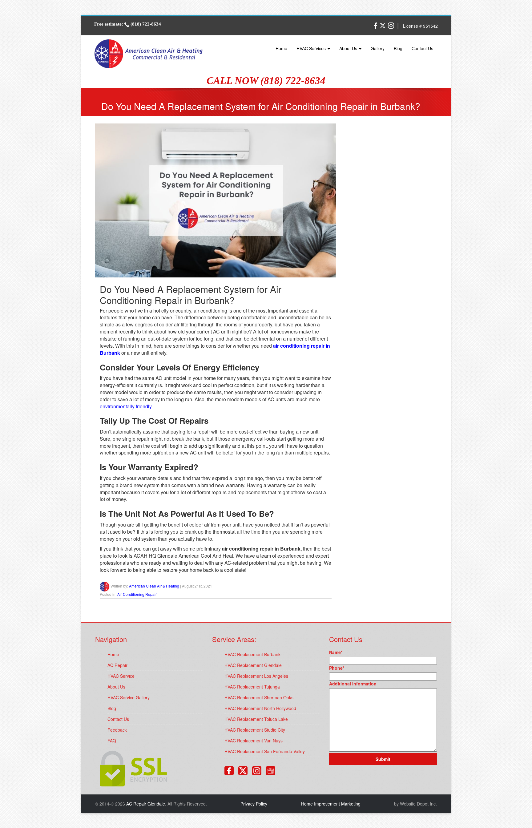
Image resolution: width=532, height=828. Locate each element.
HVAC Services (311, 48)
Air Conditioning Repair (137, 594)
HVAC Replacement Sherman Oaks (258, 697)
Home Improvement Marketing (331, 804)
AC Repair (117, 665)
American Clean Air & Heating (154, 585)
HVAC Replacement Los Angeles (256, 676)
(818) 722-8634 (145, 24)
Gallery (378, 48)
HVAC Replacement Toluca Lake (256, 719)
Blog (398, 48)
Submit (383, 759)
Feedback (117, 730)
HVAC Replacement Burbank (252, 654)
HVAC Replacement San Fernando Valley (264, 751)
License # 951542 (420, 26)
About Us (348, 48)
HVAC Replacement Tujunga (252, 687)
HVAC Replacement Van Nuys (253, 740)
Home (281, 48)
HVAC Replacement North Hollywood (260, 708)
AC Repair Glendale (145, 804)
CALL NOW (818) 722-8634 (266, 80)
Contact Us (422, 48)
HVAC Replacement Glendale (253, 665)
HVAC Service (121, 676)
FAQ (111, 740)
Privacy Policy (253, 804)
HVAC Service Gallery (128, 697)
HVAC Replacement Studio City (254, 730)
